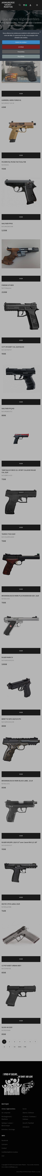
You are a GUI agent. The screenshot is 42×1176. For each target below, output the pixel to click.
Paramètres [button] (21, 52)
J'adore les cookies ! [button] (21, 42)
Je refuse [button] (21, 47)
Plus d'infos (21, 56)
